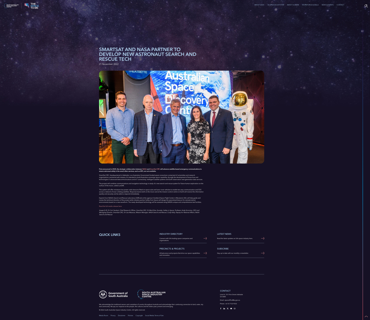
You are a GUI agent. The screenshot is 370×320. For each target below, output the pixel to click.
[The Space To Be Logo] (32, 4)
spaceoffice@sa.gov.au (232, 300)
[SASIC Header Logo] (11, 4)
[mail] (234, 308)
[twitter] (227, 308)
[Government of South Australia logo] (113, 291)
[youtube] (231, 308)
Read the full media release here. (110, 206)
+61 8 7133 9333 (231, 304)
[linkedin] (224, 308)
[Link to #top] (366, 316)
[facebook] (221, 308)
